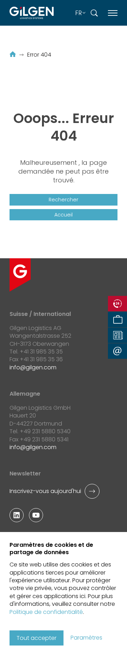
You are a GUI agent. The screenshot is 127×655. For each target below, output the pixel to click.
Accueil (63, 214)
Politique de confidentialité (46, 612)
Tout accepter (36, 638)
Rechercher (63, 199)
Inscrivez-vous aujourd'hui (45, 491)
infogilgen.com (33, 367)
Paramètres (86, 638)
